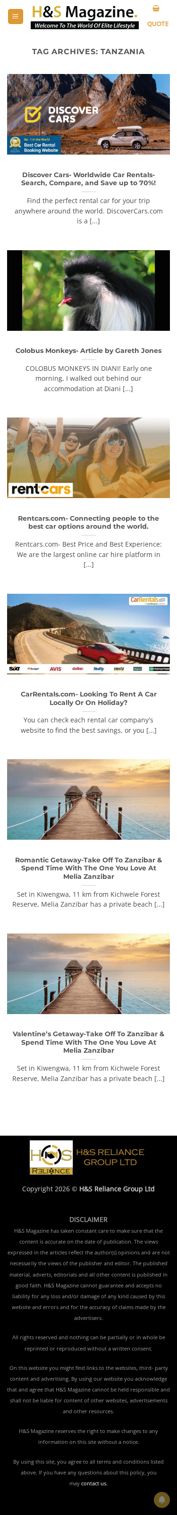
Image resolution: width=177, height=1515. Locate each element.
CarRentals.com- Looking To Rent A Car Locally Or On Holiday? (89, 698)
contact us (93, 1483)
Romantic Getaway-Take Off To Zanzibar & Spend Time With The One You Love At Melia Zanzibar (88, 868)
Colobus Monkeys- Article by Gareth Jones (88, 350)
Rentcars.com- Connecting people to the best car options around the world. (88, 523)
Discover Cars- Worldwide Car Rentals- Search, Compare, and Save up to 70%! (88, 179)
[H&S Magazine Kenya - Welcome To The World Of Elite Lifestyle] (85, 16)
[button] (15, 17)
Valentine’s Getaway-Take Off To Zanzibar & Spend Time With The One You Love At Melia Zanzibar (88, 1042)
